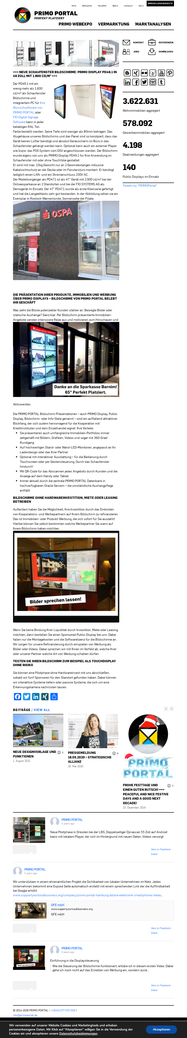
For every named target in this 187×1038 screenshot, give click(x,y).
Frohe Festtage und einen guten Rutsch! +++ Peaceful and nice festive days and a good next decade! (146, 794)
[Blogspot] (127, 72)
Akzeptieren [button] (161, 1029)
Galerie (115, 5)
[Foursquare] (152, 72)
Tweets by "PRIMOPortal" (140, 185)
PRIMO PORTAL (72, 819)
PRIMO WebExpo (75, 24)
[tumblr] (161, 82)
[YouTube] (161, 72)
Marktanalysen (153, 24)
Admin (141, 5)
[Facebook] (135, 82)
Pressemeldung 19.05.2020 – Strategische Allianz (90, 757)
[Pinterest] (169, 72)
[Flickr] (144, 72)
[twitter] (144, 82)
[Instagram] (152, 82)
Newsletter (102, 5)
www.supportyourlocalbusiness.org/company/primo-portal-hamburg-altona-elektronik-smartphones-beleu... (88, 895)
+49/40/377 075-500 (63, 1010)
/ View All (40, 710)
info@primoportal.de (25, 1015)
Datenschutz (87, 5)
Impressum (128, 5)
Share (154, 854)
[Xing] (135, 72)
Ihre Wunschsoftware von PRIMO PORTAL (29, 107)
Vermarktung (113, 24)
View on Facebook (161, 849)
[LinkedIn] (127, 82)
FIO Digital (20, 117)
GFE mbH (57, 905)
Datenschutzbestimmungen (78, 1034)
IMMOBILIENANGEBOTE (160, 3)
